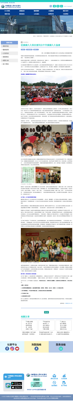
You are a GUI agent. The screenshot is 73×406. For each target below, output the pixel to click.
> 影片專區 (5, 64)
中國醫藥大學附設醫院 (36, 375)
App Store (16, 388)
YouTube (17, 349)
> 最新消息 (5, 46)
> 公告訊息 (5, 53)
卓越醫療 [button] (51, 11)
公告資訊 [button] (36, 14)
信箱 (61, 349)
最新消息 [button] (7, 14)
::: (1, 1)
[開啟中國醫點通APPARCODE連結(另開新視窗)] (8, 386)
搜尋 (51, 6)
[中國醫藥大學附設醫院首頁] (11, 6)
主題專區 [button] (65, 14)
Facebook (7, 349)
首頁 (34, 36)
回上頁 (46, 312)
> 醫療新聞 (5, 50)
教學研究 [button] (51, 14)
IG (12, 349)
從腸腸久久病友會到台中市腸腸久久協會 (61, 36)
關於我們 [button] (65, 11)
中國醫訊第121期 (68, 303)
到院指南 (36, 349)
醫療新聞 (46, 36)
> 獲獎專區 (5, 57)
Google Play (16, 384)
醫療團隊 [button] (36, 11)
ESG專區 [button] (7, 11)
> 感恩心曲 (5, 60)
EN (61, 6)
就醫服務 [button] (22, 11)
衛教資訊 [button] (22, 14)
